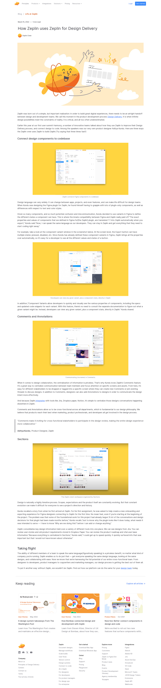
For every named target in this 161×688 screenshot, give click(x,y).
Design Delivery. (115, 117)
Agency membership (109, 676)
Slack (127, 669)
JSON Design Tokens (132, 675)
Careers (21, 668)
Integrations (46, 3)
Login (131, 3)
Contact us (22, 671)
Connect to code (65, 666)
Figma (127, 647)
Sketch (127, 651)
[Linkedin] (19, 652)
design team (126, 568)
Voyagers (105, 679)
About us (21, 661)
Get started (140, 3)
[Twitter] (27, 652)
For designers (64, 672)
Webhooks (129, 684)
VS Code (128, 666)
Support (105, 654)
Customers (106, 651)
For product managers (67, 678)
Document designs (66, 647)
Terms (20, 674)
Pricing (67, 3)
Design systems (64, 663)
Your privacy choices (26, 677)
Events (104, 668)
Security (82, 671)
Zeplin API (128, 681)
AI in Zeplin (63, 669)
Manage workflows (66, 651)
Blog (20, 14)
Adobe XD (128, 654)
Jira (126, 657)
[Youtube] (31, 652)
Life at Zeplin (31, 14)
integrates (40, 401)
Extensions (129, 678)
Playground (83, 668)
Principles (25, 3)
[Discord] (23, 652)
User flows (63, 657)
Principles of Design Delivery (28, 664)
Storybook (129, 663)
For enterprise (64, 684)
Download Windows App (88, 651)
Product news (107, 662)
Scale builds (63, 654)
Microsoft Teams (131, 672)
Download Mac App (86, 647)
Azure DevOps (130, 660)
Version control (64, 660)
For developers (64, 675)
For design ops (64, 681)
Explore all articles (135, 583)
